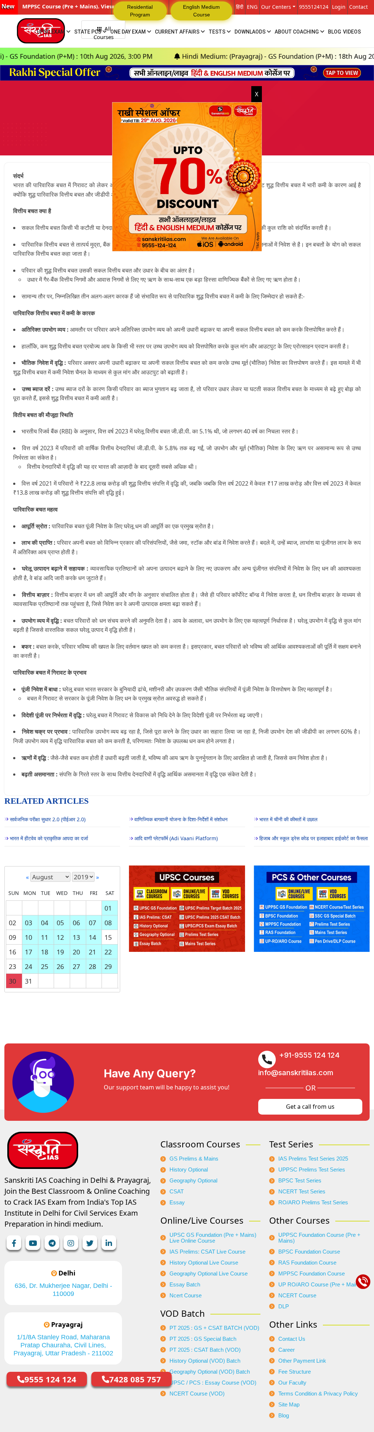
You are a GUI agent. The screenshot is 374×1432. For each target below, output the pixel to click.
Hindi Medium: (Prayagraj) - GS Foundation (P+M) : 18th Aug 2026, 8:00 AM (228, 56)
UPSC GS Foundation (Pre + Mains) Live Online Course (212, 1238)
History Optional (188, 1170)
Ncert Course (185, 1295)
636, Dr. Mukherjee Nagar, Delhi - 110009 (63, 1289)
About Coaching (297, 32)
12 (60, 937)
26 (60, 966)
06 (76, 922)
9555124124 (313, 6)
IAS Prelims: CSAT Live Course (207, 1252)
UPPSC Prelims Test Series (311, 1170)
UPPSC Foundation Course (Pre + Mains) (319, 1238)
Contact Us (291, 1339)
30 (12, 981)
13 (76, 937)
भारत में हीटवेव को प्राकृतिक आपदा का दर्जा (49, 838)
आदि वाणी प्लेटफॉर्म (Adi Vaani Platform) (176, 838)
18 (44, 951)
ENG (252, 6)
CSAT (176, 1191)
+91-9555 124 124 (309, 1055)
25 (44, 966)
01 (108, 908)
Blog (334, 32)
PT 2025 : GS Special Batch (202, 1339)
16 (12, 951)
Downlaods (250, 32)
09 (12, 937)
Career (286, 1350)
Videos (352, 32)
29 (108, 966)
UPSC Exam (51, 32)
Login (339, 6)
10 (28, 937)
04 (44, 922)
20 (76, 951)
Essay (177, 1202)
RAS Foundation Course (307, 1263)
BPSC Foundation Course (309, 1252)
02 (12, 922)
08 (108, 922)
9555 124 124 (50, 1379)
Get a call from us (310, 1107)
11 (44, 937)
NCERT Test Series (301, 1191)
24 (28, 966)
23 (12, 966)
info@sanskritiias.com (295, 1072)
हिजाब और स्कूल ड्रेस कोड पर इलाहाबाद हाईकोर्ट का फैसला (313, 838)
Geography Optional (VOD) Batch (209, 1372)
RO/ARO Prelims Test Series (313, 1202)
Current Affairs (178, 32)
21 (92, 951)
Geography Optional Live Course (208, 1274)
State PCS (88, 32)
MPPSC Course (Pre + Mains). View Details (78, 6)
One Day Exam (128, 32)
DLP (283, 1306)
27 (76, 966)
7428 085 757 (135, 1379)
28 (92, 966)
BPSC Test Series (299, 1181)
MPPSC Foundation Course (311, 1274)
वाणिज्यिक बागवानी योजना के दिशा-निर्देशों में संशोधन (181, 819)
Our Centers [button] (276, 6)
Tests (217, 32)
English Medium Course (201, 11)
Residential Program (140, 11)
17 (28, 951)
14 (92, 937)
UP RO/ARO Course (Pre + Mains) (320, 1285)
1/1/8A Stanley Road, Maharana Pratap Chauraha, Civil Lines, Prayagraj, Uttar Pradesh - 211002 (63, 1345)
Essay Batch (184, 1285)
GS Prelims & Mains (193, 1159)
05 (60, 922)
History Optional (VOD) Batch (204, 1361)
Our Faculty (292, 1383)
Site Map (288, 1405)
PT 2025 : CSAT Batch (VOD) (205, 1350)
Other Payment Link (302, 1361)
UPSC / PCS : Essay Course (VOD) (212, 1383)
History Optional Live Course (203, 1263)
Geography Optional (193, 1181)
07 (92, 922)
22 (108, 951)
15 (108, 937)
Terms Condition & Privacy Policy (318, 1394)
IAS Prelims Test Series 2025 (313, 1159)
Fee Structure (294, 1372)
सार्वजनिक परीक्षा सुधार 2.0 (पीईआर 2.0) (47, 819)
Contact (358, 6)
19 (60, 951)
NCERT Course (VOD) (197, 1394)
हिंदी (239, 6)
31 (28, 981)
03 (28, 922)
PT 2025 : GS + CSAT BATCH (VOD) (214, 1328)
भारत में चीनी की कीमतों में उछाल (288, 819)
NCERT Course (297, 1295)
